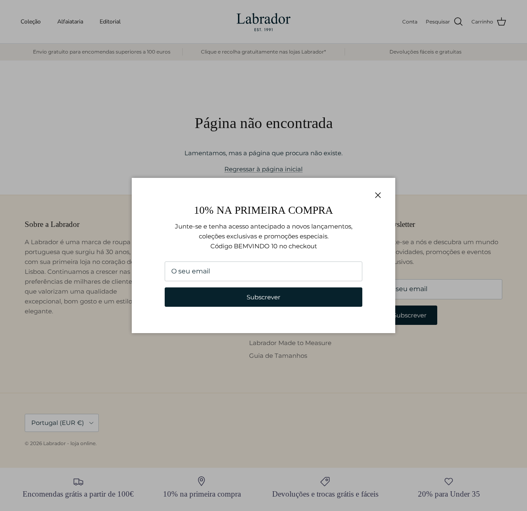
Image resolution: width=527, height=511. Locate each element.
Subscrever (263, 297)
